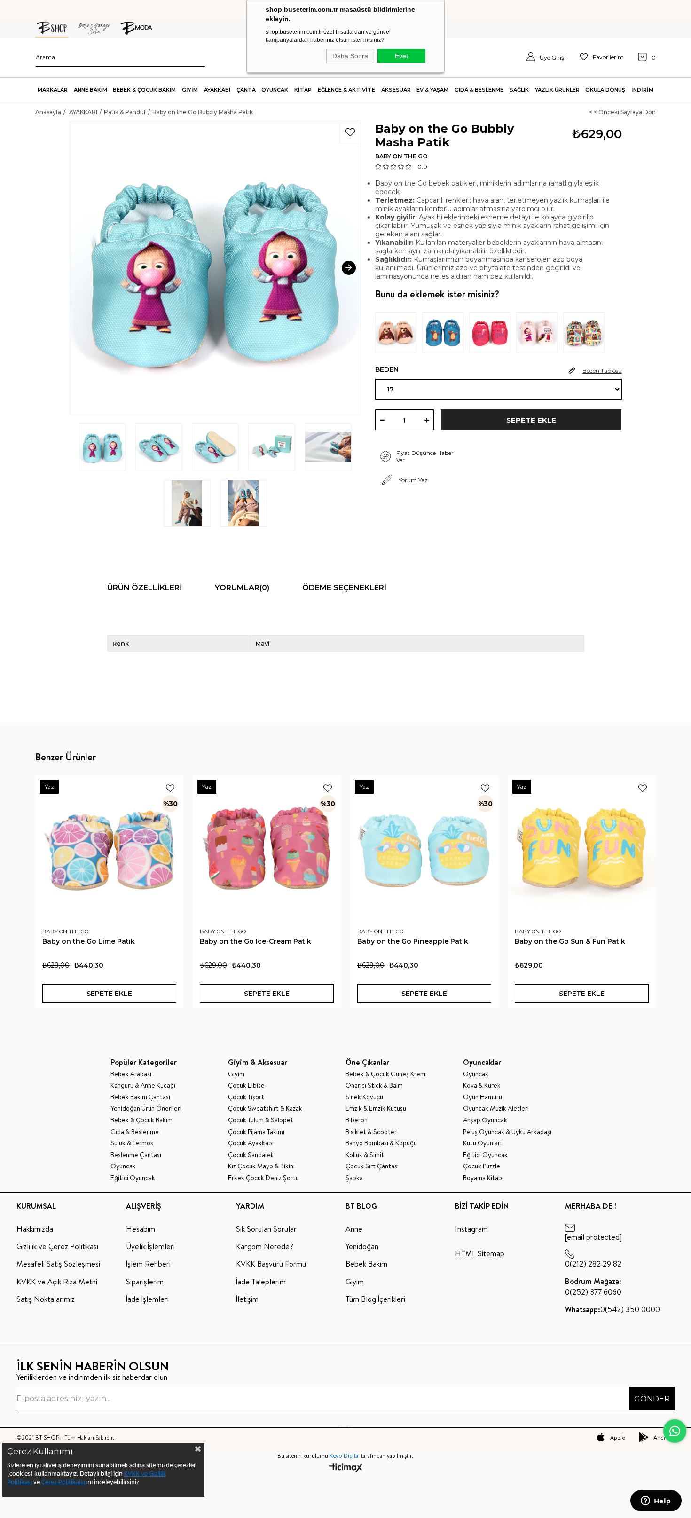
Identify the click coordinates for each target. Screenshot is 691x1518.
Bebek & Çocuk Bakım (141, 1120)
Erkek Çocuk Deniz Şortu (263, 1178)
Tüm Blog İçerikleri (375, 1299)
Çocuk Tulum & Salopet (260, 1120)
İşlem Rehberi (148, 1264)
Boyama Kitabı (483, 1178)
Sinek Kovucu (364, 1097)
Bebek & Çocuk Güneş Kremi (386, 1074)
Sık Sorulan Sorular (266, 1229)
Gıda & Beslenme (134, 1131)
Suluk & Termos (131, 1143)
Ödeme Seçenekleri (344, 587)
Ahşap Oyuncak (485, 1120)
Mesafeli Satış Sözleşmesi (58, 1264)
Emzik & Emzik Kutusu (376, 1108)
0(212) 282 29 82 (593, 1264)
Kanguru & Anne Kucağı (142, 1085)
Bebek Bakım (366, 1264)
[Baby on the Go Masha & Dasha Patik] (539, 332)
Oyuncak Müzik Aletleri (496, 1108)
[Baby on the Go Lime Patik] (109, 849)
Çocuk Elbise (246, 1085)
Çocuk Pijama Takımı (256, 1131)
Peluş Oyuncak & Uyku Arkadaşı (507, 1131)
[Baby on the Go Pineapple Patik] (424, 849)
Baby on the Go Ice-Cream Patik (255, 941)
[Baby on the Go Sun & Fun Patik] (582, 849)
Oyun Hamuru (482, 1097)
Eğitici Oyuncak (132, 1178)
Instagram (471, 1229)
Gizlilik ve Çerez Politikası (57, 1246)
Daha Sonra (350, 56)
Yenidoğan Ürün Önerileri (145, 1108)
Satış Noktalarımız (45, 1299)
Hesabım (140, 1229)
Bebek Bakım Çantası (140, 1097)
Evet (401, 56)
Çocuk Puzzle (481, 1166)
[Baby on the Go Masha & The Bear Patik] (398, 332)
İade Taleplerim (261, 1281)
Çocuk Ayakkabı (251, 1143)
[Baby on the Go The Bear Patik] (445, 332)
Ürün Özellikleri (144, 587)
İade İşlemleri (147, 1299)
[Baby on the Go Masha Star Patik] (492, 332)
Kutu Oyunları (482, 1143)
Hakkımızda (34, 1229)
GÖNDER (652, 1398)
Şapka (354, 1178)
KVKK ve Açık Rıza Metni (56, 1281)
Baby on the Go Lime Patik (88, 941)
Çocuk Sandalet (250, 1154)
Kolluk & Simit (365, 1154)
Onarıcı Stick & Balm (374, 1085)
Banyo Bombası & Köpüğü (381, 1143)
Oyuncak (123, 1166)
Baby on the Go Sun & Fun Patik (570, 941)
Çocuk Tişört (246, 1097)
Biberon (357, 1120)
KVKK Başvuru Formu (271, 1264)
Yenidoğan (362, 1246)
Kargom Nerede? (264, 1246)
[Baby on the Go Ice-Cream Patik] (267, 849)
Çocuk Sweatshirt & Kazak (265, 1108)
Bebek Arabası (130, 1074)
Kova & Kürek (482, 1085)
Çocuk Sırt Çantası (372, 1166)
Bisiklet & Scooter (371, 1131)
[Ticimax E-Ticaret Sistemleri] (345, 1468)
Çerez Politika (60, 1482)
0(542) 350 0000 (612, 1309)
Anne (354, 1229)
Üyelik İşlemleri (150, 1246)
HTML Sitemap (479, 1253)
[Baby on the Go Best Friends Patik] (586, 332)
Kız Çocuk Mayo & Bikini (261, 1166)
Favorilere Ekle (170, 788)
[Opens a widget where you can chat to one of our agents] (656, 1501)
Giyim (236, 1074)
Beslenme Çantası (135, 1154)
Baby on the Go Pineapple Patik (412, 941)
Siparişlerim (145, 1281)
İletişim (247, 1299)
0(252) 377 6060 (593, 1286)
